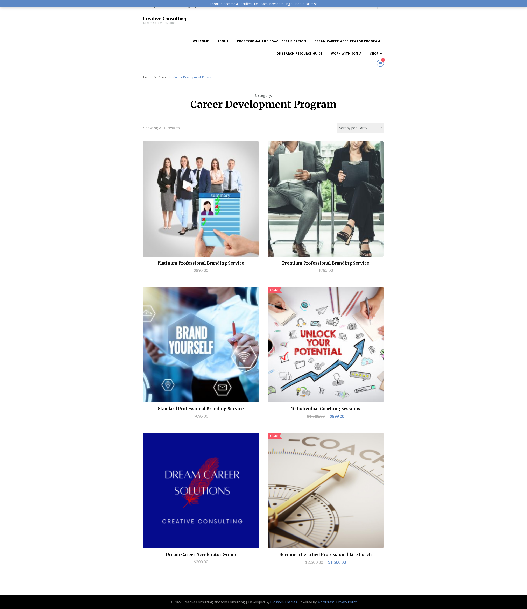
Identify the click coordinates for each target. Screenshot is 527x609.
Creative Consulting (164, 18)
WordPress (326, 602)
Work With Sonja (346, 53)
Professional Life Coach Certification (271, 41)
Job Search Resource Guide (299, 53)
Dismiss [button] (311, 4)
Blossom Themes (283, 602)
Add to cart (201, 198)
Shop (374, 53)
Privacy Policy (346, 602)
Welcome (201, 41)
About (223, 41)
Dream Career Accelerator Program (347, 41)
